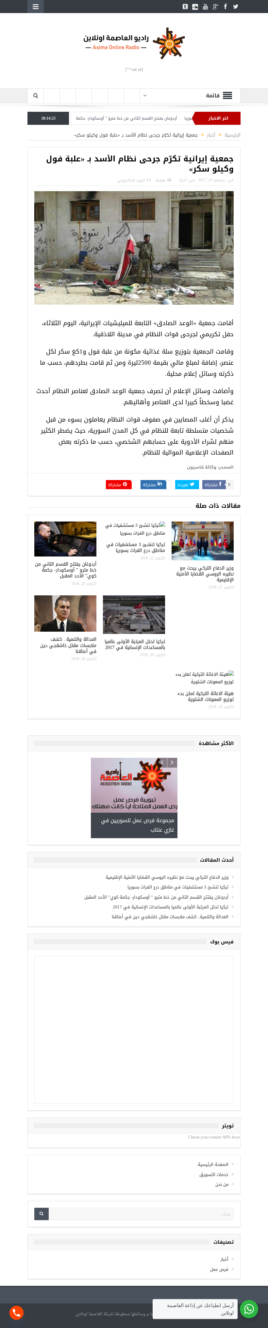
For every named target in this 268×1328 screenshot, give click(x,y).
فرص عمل (219, 1223)
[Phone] (16, 1313)
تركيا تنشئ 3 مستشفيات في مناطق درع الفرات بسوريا (135, 547)
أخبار (182, 180)
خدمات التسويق (213, 1127)
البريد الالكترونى (131, 180)
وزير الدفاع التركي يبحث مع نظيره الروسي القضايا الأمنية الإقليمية (205, 574)
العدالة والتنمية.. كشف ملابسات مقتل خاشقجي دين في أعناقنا (68, 645)
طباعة (160, 180)
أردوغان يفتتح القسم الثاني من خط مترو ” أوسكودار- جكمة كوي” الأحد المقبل (140, 118)
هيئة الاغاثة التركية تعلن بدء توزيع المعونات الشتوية (205, 696)
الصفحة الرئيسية (213, 1118)
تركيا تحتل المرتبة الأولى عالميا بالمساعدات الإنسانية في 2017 (135, 644)
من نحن (221, 1138)
